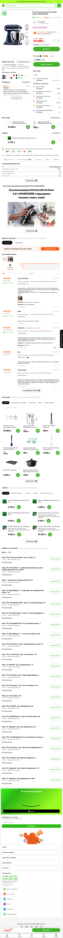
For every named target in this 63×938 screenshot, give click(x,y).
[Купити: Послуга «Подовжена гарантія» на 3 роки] (19, 521)
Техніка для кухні (8, 9)
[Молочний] (9, 75)
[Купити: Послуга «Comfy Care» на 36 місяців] (19, 534)
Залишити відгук (50, 248)
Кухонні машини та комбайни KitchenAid (47, 9)
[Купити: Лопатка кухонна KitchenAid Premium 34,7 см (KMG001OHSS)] (58, 453)
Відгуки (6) (7, 242)
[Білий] (14, 78)
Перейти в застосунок (61, 340)
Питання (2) (18, 242)
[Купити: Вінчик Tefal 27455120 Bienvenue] (58, 431)
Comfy (4, 847)
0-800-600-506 (10, 879)
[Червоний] (14, 75)
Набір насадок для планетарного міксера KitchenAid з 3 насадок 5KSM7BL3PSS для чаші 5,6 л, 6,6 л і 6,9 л (21, 122)
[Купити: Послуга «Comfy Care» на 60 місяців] (50, 534)
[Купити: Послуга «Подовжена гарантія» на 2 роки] (49, 507)
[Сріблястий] (19, 75)
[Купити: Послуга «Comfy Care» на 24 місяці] (49, 521)
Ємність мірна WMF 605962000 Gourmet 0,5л (45, 122)
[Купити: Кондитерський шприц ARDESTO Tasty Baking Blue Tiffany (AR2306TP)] (38, 453)
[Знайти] (59, 5)
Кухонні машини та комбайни (29, 9)
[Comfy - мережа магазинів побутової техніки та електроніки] (3, 5)
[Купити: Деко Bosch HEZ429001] (18, 475)
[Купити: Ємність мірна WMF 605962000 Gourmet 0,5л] (38, 431)
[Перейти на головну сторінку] (3, 9)
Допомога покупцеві (9, 857)
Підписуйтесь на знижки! (10, 817)
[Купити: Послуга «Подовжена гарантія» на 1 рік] (19, 507)
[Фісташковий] (22, 78)
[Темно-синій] (11, 78)
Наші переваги (7, 863)
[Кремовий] (11, 75)
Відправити (31, 826)
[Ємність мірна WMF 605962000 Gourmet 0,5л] (34, 122)
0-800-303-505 (9, 876)
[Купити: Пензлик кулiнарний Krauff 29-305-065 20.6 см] (18, 453)
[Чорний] (16, 75)
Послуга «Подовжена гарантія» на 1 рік (24, 138)
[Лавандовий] (9, 78)
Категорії (5, 868)
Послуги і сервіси (7, 852)
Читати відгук (16, 98)
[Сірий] (22, 75)
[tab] (9, 160)
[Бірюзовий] (19, 78)
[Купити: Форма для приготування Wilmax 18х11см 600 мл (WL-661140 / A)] (38, 475)
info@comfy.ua (8, 885)
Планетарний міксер (55, 166)
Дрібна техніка (17, 9)
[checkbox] (8, 407)
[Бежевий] (24, 75)
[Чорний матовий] (16, 78)
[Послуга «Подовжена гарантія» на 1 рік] (9, 138)
